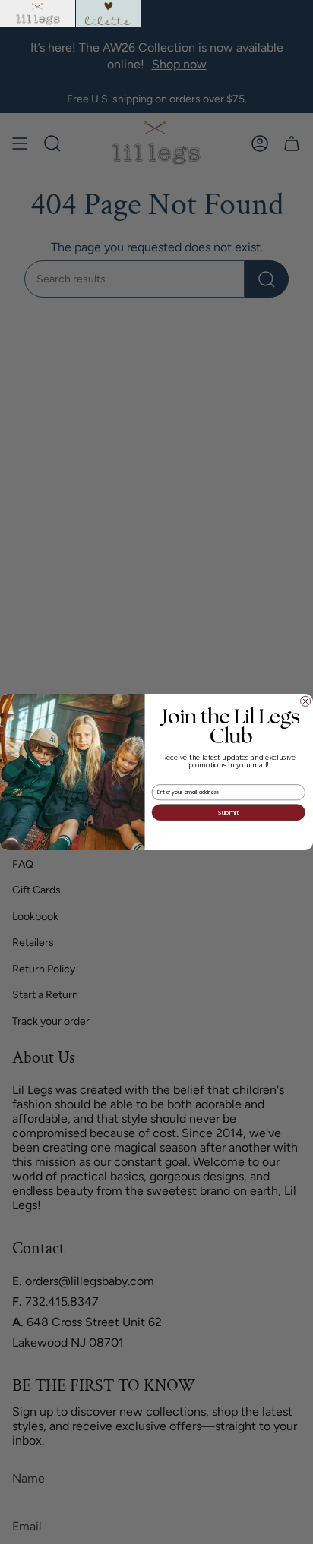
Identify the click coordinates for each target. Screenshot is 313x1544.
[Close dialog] (306, 701)
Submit (228, 812)
